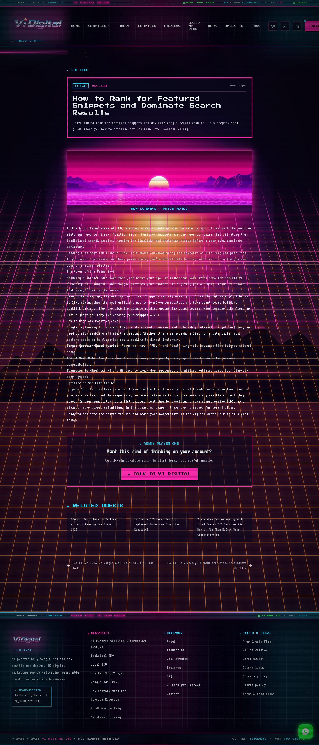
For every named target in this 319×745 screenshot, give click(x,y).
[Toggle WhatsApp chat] (305, 731)
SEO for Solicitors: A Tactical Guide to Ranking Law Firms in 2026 (94, 524)
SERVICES (97, 26)
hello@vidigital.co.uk (31, 695)
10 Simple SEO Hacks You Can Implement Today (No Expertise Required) (157, 524)
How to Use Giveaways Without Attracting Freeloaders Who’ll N (207, 565)
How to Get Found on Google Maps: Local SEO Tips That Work (113, 565)
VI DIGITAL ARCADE (92, 3)
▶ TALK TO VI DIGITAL (159, 473)
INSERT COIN (28, 3)
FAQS (256, 26)
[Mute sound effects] (272, 26)
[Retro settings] (297, 26)
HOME (75, 26)
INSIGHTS (234, 26)
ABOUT (124, 26)
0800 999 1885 (30, 701)
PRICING (172, 26)
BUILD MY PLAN (194, 26)
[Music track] (285, 26)
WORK (212, 26)
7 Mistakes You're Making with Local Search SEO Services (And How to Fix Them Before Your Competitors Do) (220, 527)
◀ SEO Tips (78, 70)
